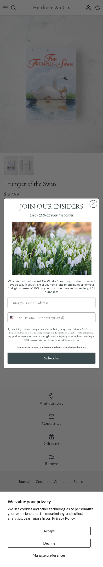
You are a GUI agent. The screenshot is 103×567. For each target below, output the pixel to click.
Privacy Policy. (63, 518)
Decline (49, 543)
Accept (49, 531)
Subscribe (51, 358)
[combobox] (15, 318)
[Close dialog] (93, 204)
